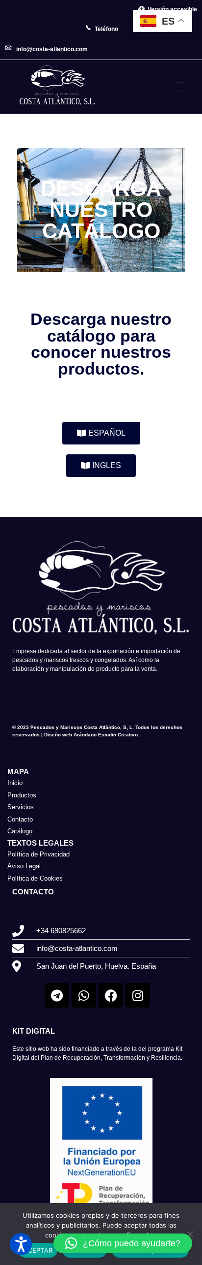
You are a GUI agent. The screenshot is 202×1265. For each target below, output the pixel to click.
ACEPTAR (37, 1250)
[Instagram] (138, 995)
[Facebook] (111, 995)
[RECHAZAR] (190, 1234)
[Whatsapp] (84, 995)
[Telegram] (57, 995)
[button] (122, 1243)
